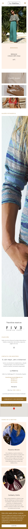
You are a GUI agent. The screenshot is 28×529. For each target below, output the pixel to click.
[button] (3, 3)
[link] (14, 3)
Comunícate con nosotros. (14, 399)
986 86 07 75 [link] (14, 379)
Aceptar (14, 525)
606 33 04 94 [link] (14, 382)
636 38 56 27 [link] (14, 380)
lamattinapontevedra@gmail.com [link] (14, 377)
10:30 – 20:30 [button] (16, 390)
